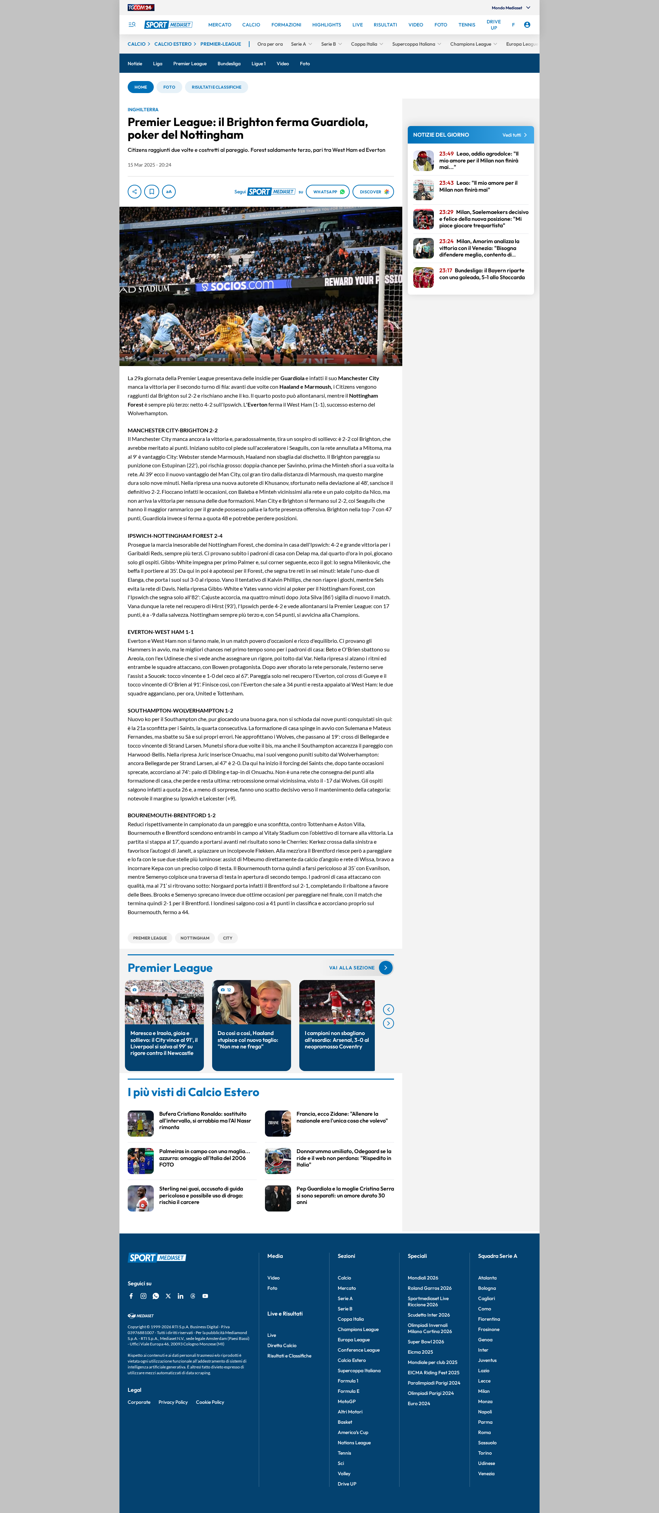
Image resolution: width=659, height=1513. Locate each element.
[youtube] (205, 1296)
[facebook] (131, 1296)
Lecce (484, 1381)
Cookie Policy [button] (210, 1402)
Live (271, 1335)
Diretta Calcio (282, 1345)
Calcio (344, 1278)
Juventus (487, 1360)
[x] (168, 1296)
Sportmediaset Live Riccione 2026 (428, 1301)
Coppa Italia (351, 1319)
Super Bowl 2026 (426, 1342)
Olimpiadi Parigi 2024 (431, 1393)
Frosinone (488, 1329)
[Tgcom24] (141, 7)
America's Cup (353, 1432)
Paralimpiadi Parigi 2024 (434, 1383)
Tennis (344, 1453)
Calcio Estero (352, 1360)
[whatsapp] (155, 1296)
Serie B (345, 1309)
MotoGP (347, 1401)
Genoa (485, 1339)
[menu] (131, 25)
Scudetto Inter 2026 (429, 1315)
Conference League (359, 1350)
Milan (484, 1391)
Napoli (485, 1412)
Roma (484, 1432)
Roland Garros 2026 (430, 1288)
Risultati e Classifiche (289, 1356)
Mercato (347, 1288)
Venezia (486, 1473)
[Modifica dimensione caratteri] (169, 191)
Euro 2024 (419, 1403)
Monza (485, 1401)
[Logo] (169, 25)
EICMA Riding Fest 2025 (434, 1372)
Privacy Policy (173, 1402)
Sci (341, 1463)
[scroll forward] (388, 1023)
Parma (485, 1422)
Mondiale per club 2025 (433, 1362)
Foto (272, 1288)
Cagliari (486, 1298)
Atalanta (487, 1278)
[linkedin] (180, 1296)
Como (484, 1309)
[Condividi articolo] (134, 191)
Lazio (483, 1370)
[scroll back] (388, 1009)
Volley (344, 1473)
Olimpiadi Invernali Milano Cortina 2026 (430, 1328)
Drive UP (347, 1484)
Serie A (345, 1298)
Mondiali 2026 (423, 1278)
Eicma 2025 (420, 1352)
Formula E (348, 1391)
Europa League (354, 1339)
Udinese (486, 1463)
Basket (345, 1422)
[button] (141, 87)
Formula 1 (348, 1381)
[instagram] (143, 1296)
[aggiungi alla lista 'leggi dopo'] (151, 191)
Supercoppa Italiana (359, 1370)
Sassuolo (487, 1443)
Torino (485, 1453)
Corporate (139, 1402)
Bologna (487, 1288)
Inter (483, 1350)
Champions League (358, 1329)
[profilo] (527, 25)
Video (273, 1278)
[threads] (192, 1296)
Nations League (354, 1443)
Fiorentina (489, 1319)
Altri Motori (350, 1412)
